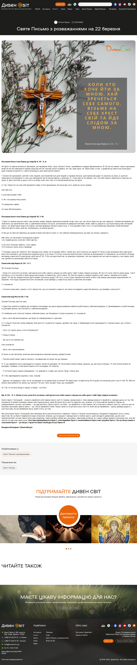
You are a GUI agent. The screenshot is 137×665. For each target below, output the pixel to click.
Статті (55, 9)
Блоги (63, 9)
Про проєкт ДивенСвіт (84, 632)
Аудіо (35, 641)
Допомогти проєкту (68, 515)
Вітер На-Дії (50, 641)
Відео (35, 644)
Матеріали (112, 9)
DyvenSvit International (127, 9)
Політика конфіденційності (12, 659)
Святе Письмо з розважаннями (16, 454)
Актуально (46, 9)
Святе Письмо (87, 9)
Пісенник (49, 632)
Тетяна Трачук (64, 22)
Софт (77, 9)
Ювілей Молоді (100, 9)
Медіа (70, 9)
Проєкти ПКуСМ (81, 635)
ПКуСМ (37, 9)
